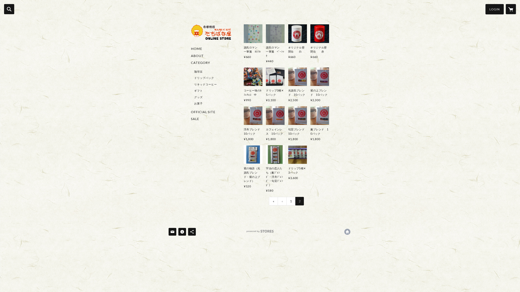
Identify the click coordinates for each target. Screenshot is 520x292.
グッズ (198, 97)
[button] (494, 9)
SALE (195, 119)
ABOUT (197, 56)
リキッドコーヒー (205, 84)
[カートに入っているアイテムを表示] (511, 9)
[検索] (9, 9)
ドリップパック (204, 77)
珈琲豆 (198, 71)
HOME (196, 48)
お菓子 (198, 103)
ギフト (198, 90)
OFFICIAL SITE (203, 112)
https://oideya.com (347, 232)
